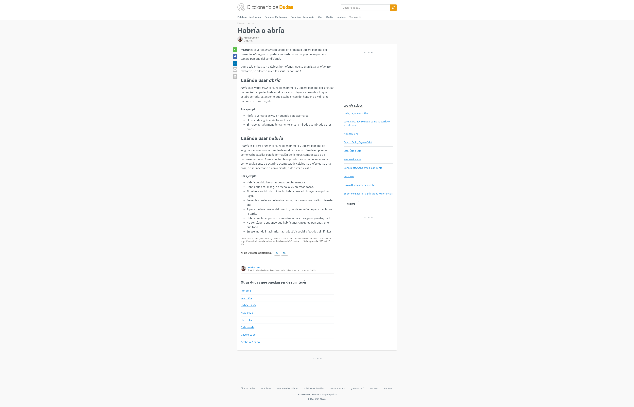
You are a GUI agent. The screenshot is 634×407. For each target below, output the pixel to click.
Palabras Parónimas (276, 17)
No (284, 253)
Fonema (246, 290)
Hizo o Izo (247, 312)
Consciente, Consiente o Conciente (363, 167)
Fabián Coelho (254, 267)
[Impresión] (235, 76)
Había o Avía (248, 305)
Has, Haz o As (351, 133)
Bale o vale (247, 327)
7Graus (323, 398)
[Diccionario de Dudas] (265, 7)
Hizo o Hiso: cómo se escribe (359, 185)
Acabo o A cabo (250, 342)
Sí (277, 253)
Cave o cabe (248, 334)
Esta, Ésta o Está (352, 150)
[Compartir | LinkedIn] (235, 63)
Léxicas (341, 17)
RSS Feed (374, 388)
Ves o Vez (246, 298)
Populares (266, 388)
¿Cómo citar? (357, 388)
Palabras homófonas (245, 23)
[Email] (235, 69)
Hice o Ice (247, 320)
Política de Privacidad (313, 388)
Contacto (388, 388)
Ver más (351, 204)
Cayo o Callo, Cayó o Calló (358, 142)
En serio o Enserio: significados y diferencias (368, 193)
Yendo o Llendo (352, 159)
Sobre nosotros (337, 388)
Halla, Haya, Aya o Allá (356, 113)
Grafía (329, 17)
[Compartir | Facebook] (235, 56)
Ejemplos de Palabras (287, 388)
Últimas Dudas (248, 388)
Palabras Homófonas (249, 17)
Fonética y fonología (302, 17)
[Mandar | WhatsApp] (235, 49)
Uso (320, 17)
